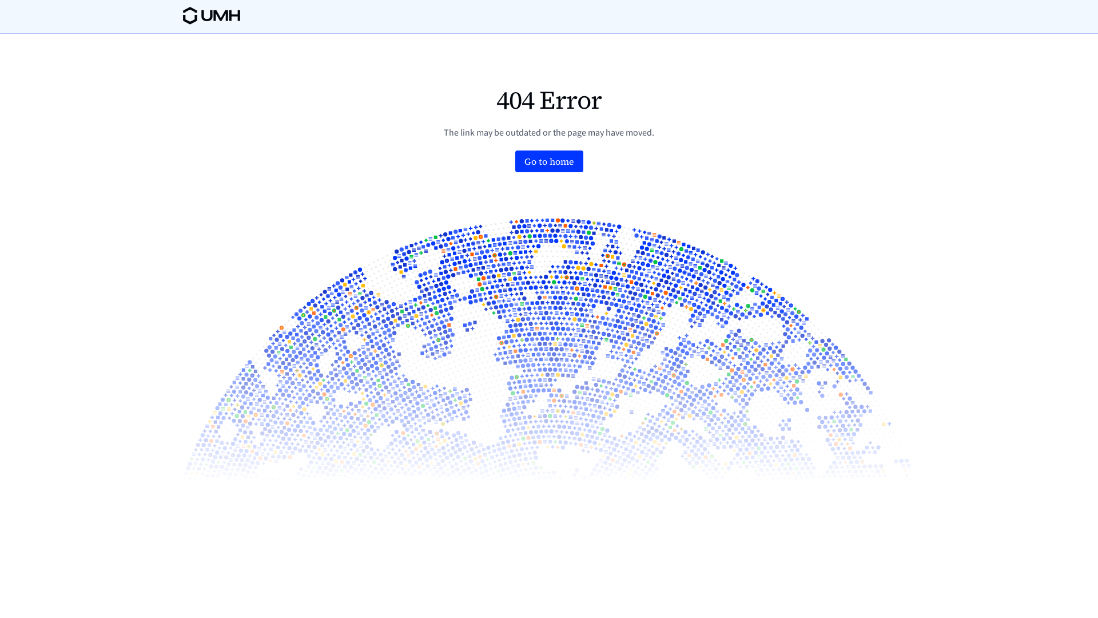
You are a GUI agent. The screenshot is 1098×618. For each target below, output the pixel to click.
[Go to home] (549, 161)
